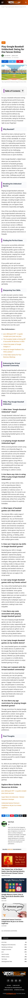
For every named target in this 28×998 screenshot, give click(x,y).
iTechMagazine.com (11, 993)
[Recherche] (26, 2)
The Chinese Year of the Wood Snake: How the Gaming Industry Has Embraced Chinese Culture (12, 871)
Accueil (2, 7)
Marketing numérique (7, 947)
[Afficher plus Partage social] (25, 61)
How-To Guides (5, 954)
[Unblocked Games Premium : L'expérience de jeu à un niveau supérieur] (14, 910)
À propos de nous (19, 989)
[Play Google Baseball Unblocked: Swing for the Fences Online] (14, 79)
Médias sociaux (5, 956)
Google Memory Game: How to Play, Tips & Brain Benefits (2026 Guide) (12, 896)
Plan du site (16, 985)
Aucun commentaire (7, 57)
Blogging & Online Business (9, 944)
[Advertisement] (14, 24)
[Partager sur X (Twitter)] (12, 61)
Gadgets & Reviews (6, 949)
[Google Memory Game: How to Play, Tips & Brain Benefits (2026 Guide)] (14, 885)
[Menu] (2, 2)
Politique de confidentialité (13, 987)
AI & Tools (4, 942)
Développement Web (7, 961)
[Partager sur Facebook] (5, 61)
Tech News (4, 959)
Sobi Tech (8, 55)
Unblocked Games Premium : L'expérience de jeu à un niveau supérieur (11, 805)
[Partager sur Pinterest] (19, 61)
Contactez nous (8, 989)
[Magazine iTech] (14, 2)
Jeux (3, 42)
